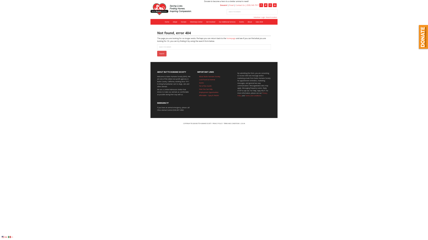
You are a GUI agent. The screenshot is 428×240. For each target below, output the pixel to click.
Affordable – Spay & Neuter (209, 95)
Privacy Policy (218, 123)
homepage (231, 38)
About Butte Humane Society (209, 76)
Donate (423, 37)
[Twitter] (266, 5)
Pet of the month (205, 86)
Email (231, 5)
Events (201, 83)
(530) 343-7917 (253, 5)
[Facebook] (261, 5)
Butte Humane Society (172, 9)
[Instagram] (270, 5)
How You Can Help (206, 89)
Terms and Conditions (253, 96)
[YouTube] (275, 5)
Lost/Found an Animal (207, 80)
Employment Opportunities (208, 92)
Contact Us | (241, 5)
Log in (243, 123)
